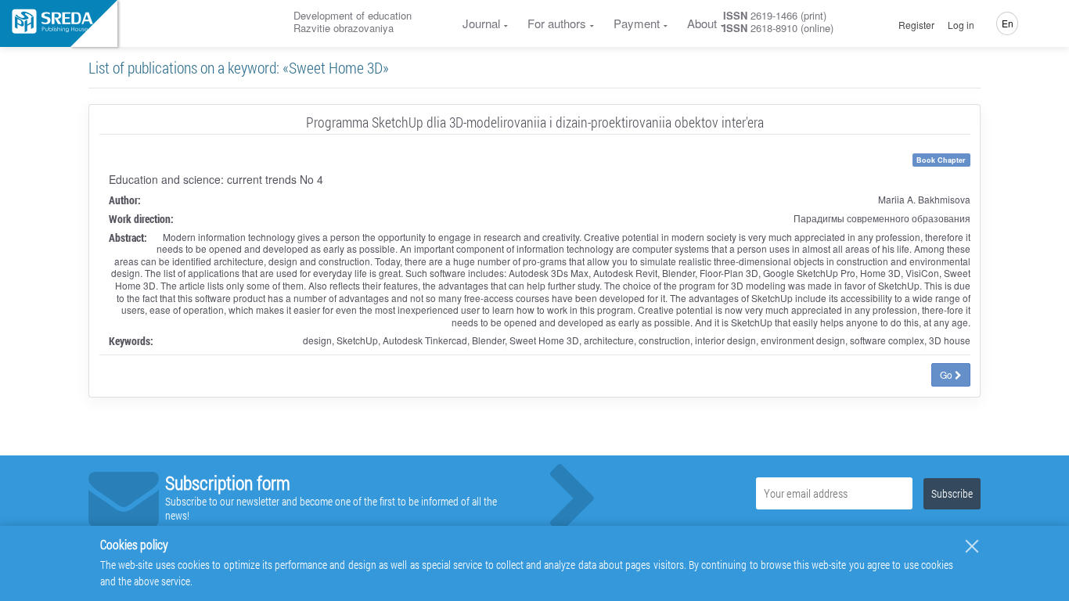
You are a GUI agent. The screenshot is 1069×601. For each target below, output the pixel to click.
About (702, 23)
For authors (556, 23)
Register (916, 25)
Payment (637, 23)
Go (947, 374)
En (1007, 23)
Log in (961, 25)
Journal (481, 23)
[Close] (971, 546)
